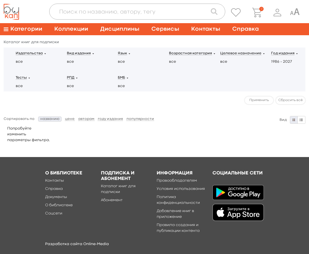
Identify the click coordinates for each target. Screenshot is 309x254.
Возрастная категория (190, 53)
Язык (122, 53)
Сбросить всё (290, 100)
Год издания (283, 53)
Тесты (21, 77)
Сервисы (165, 29)
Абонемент (112, 200)
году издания (110, 119)
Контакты (205, 29)
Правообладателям (177, 180)
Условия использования (181, 189)
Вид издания (79, 53)
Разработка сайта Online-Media (77, 244)
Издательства (29, 53)
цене (70, 119)
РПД (70, 77)
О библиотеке (59, 205)
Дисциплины (119, 29)
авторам (86, 119)
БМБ (121, 77)
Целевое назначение (240, 53)
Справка (245, 29)
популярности (140, 119)
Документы (56, 197)
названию (49, 119)
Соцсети (53, 213)
